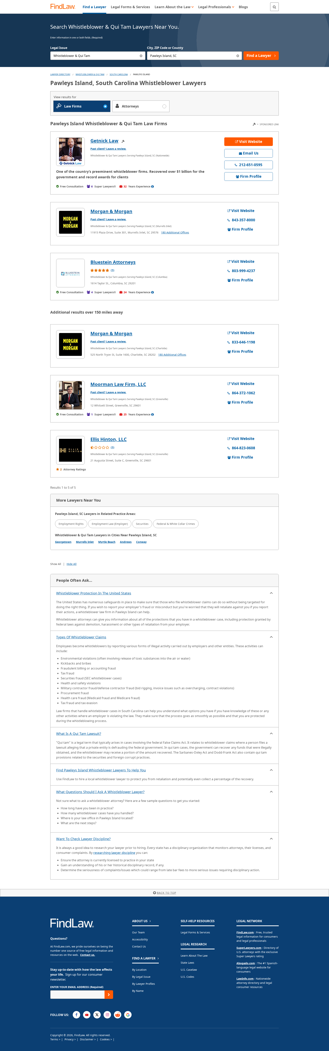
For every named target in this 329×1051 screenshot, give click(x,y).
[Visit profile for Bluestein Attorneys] (70, 273)
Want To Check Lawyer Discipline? (83, 839)
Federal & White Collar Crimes (176, 524)
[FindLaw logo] (64, 6)
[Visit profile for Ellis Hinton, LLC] (70, 450)
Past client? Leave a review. (108, 149)
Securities (142, 524)
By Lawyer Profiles (143, 984)
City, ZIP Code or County (165, 48)
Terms (54, 1039)
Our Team (138, 932)
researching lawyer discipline (114, 853)
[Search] (274, 6)
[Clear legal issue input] (141, 55)
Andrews (126, 542)
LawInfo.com (245, 978)
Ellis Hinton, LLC (108, 439)
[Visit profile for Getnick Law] (70, 152)
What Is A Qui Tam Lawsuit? (78, 733)
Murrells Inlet (85, 542)
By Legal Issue (141, 976)
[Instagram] (107, 1014)
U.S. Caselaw (189, 969)
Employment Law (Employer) (110, 524)
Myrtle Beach (106, 542)
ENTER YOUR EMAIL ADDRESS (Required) (76, 987)
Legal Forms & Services (195, 932)
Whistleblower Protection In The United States (93, 593)
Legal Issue (58, 48)
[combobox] (97, 55)
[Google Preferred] (128, 1014)
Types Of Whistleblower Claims (81, 637)
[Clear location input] (237, 55)
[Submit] (109, 994)
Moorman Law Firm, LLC (118, 384)
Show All (55, 564)
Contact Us (139, 946)
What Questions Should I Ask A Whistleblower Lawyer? (100, 792)
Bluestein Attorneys (113, 262)
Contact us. (87, 955)
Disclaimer (87, 1039)
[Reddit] (117, 1014)
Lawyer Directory (60, 74)
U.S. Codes (187, 976)
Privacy (69, 1039)
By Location (139, 969)
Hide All (72, 564)
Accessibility (140, 939)
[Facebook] (76, 1014)
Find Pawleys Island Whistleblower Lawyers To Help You (101, 770)
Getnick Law (104, 140)
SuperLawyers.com (248, 948)
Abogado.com (245, 963)
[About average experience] (152, 186)
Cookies (105, 1039)
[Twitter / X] (97, 1014)
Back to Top (166, 893)
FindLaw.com (245, 932)
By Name (138, 991)
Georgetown (63, 542)
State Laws (187, 962)
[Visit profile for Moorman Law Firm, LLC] (70, 395)
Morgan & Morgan (111, 211)
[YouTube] (86, 1014)
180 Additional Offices (175, 232)
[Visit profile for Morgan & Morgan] (70, 222)
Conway (141, 542)
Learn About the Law (194, 955)
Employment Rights (71, 524)
